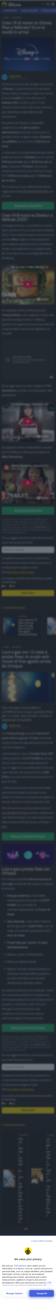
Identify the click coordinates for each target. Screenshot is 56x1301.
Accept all (42, 1293)
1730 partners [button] (19, 1265)
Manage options (14, 1293)
